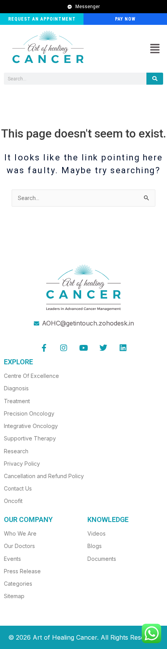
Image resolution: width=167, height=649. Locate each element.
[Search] (154, 79)
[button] (154, 49)
